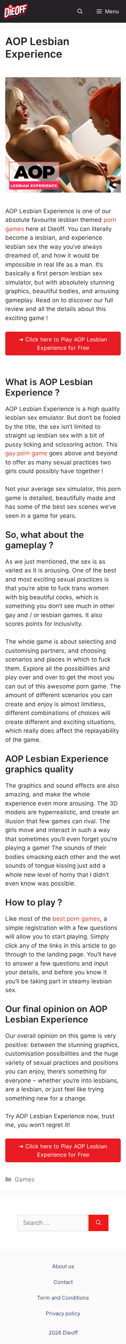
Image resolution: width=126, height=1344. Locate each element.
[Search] (98, 1223)
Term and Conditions (63, 1297)
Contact (63, 1282)
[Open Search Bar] (80, 11)
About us (63, 1266)
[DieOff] (16, 11)
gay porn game (26, 453)
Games (25, 1179)
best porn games (76, 918)
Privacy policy (63, 1313)
